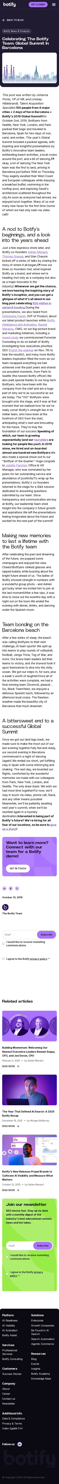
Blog (34, 1359)
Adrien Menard (37, 252)
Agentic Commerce (42, 1343)
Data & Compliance (13, 1418)
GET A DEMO (38, 4)
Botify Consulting (12, 1359)
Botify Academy (40, 1373)
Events (35, 1363)
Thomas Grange (12, 256)
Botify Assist (9, 1335)
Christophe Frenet (13, 316)
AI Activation (9, 1330)
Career (6, 1393)
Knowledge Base (41, 1378)
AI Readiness (10, 1320)
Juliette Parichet (16, 465)
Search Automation (42, 1339)
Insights (35, 1368)
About (6, 1388)
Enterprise (37, 1320)
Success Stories (11, 1373)
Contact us (8, 1398)
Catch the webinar (22, 350)
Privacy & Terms (12, 1423)
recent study (10, 337)
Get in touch (18, 868)
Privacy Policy (38, 958)
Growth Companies (42, 1325)
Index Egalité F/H (12, 1428)
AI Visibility (8, 1325)
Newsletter (8, 1403)
